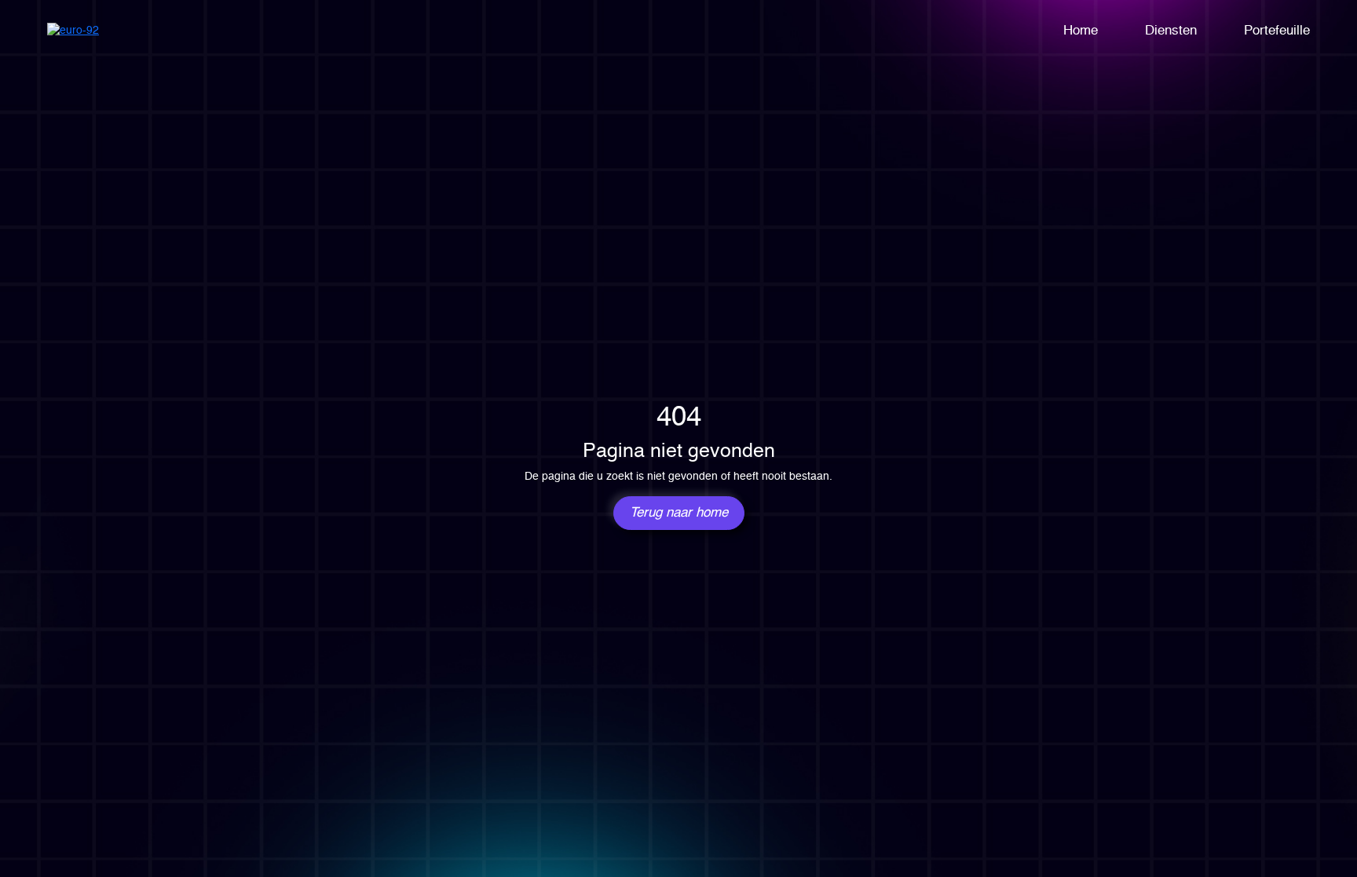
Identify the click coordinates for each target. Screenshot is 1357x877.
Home (1080, 31)
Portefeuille (1277, 31)
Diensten (1171, 31)
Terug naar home (679, 513)
